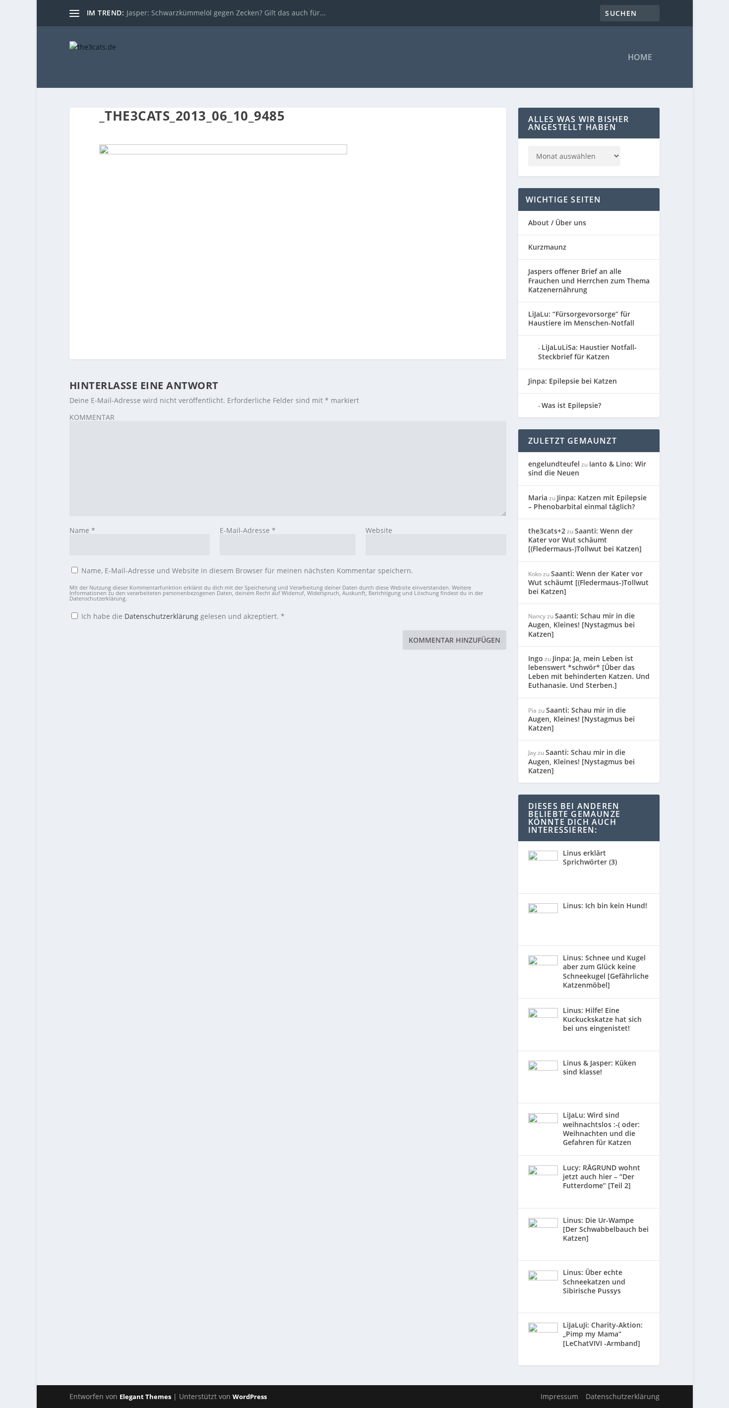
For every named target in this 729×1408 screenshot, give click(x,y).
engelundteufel (554, 464)
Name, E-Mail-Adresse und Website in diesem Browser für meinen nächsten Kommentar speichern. (247, 570)
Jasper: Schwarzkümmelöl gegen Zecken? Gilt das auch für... (226, 12)
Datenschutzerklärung (162, 616)
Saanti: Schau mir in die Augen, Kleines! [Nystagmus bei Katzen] (581, 624)
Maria (537, 497)
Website (378, 530)
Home (640, 58)
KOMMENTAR (92, 417)
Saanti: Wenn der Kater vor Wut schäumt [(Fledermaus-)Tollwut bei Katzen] (585, 539)
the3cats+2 (546, 531)
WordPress (250, 1396)
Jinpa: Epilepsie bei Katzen (572, 381)
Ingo (535, 658)
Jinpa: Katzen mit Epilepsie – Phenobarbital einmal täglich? (587, 502)
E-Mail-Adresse (248, 530)
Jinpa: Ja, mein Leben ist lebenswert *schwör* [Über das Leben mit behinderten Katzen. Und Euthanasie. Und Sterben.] (589, 672)
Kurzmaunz (547, 247)
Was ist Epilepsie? (571, 405)
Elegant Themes (145, 1396)
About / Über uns (557, 222)
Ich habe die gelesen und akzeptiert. (183, 615)
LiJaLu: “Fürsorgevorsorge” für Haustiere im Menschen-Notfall (581, 318)
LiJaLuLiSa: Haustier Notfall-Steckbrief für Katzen (587, 351)
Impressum (559, 1396)
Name (82, 530)
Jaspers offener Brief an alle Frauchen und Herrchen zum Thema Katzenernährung (589, 280)
